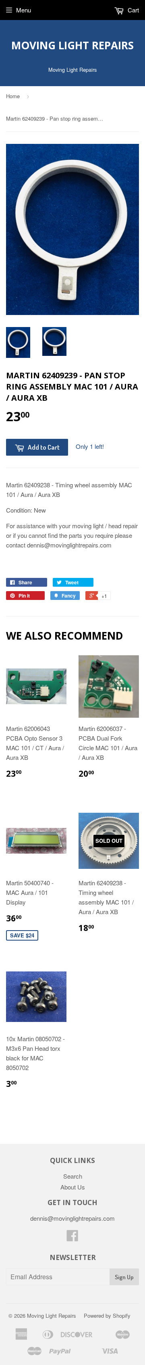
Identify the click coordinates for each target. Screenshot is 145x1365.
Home (13, 96)
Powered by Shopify (107, 1315)
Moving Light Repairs (72, 45)
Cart (132, 10)
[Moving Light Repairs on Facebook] (72, 1238)
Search (72, 1176)
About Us (72, 1187)
